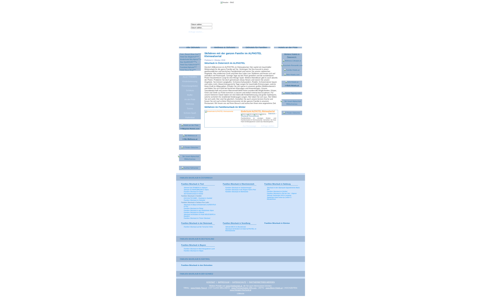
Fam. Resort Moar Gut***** (190, 54)
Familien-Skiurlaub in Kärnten (277, 223)
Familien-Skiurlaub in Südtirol (195, 259)
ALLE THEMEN (190, 77)
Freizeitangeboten (190, 86)
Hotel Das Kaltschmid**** (190, 65)
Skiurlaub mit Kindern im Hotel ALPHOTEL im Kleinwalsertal (240, 230)
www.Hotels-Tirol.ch (199, 288)
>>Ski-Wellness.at (189, 139)
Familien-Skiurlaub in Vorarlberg (236, 223)
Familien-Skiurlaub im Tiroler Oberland (197, 218)
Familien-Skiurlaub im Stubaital (194, 200)
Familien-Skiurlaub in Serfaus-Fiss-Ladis (195, 202)
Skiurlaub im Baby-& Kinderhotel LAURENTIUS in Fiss (200, 205)
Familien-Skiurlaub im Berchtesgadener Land (199, 249)
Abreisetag (185, 28)
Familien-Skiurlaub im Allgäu (193, 251)
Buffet (189, 95)
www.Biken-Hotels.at (274, 288)
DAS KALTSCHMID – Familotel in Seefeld (198, 198)
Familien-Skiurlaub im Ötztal (193, 192)
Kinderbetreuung (189, 81)
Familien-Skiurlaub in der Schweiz (196, 274)
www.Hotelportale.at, (234, 286)
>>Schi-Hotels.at (292, 86)
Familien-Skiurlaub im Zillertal (194, 212)
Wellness (190, 104)
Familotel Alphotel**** (188, 67)
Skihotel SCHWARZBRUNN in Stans (196, 190)
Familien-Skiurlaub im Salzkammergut (238, 188)
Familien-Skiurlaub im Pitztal (193, 208)
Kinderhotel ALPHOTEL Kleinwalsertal (258, 111)
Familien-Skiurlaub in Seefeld (191, 196)
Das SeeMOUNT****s (188, 62)
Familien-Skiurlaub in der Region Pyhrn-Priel (240, 190)
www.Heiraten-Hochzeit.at (240, 290)
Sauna (190, 108)
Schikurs (190, 90)
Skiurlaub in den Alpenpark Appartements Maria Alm (283, 188)
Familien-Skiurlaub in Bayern (193, 245)
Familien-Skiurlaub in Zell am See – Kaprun (282, 193)
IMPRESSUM (223, 282)
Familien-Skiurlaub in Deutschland (197, 239)
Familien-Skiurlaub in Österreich (196, 178)
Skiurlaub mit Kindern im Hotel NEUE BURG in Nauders (199, 215)
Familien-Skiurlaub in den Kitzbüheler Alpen (199, 210)
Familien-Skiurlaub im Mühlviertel (236, 192)
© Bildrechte (240, 293)
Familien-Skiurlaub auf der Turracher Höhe (198, 227)
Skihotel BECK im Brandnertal (235, 227)
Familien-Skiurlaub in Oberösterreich (238, 184)
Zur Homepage (249, 126)
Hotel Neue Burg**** (188, 70)
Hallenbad (190, 117)
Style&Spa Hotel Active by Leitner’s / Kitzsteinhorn (279, 198)
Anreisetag (185, 24)
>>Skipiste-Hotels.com (189, 129)
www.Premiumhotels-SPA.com (244, 288)
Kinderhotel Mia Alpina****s (190, 59)
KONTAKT (210, 282)
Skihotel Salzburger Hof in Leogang (279, 195)
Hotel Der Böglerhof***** (189, 57)
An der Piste (189, 99)
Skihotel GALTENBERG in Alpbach (195, 188)
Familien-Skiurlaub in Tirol (192, 184)
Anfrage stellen (267, 126)
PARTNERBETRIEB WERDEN (262, 282)
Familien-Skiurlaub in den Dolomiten (196, 265)
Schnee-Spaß (190, 113)
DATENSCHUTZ (239, 282)
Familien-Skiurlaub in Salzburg (277, 184)
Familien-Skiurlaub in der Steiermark (196, 223)
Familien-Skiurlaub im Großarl (277, 191)
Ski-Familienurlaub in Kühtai (193, 194)
